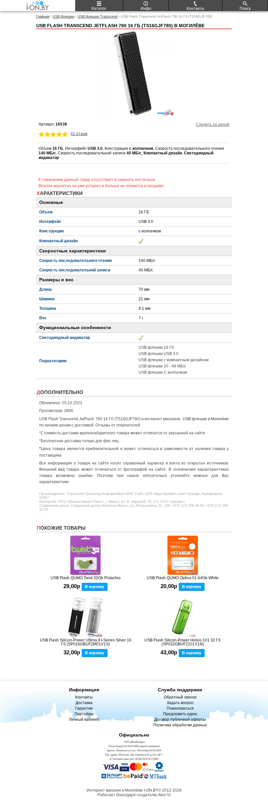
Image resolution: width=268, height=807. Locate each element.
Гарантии (84, 708)
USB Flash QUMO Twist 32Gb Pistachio (86, 578)
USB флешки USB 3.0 (158, 353)
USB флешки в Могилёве (206, 419)
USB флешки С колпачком (163, 372)
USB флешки (63, 16)
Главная (42, 16)
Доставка (83, 702)
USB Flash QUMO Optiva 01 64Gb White (183, 578)
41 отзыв (79, 133)
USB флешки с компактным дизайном (174, 360)
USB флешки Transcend (97, 16)
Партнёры (84, 714)
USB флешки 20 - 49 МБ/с (162, 366)
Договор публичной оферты (180, 719)
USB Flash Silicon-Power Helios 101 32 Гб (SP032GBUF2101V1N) (182, 642)
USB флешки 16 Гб (156, 347)
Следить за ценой (212, 125)
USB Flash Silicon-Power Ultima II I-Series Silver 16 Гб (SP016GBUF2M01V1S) (85, 642)
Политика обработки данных (180, 725)
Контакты (84, 697)
